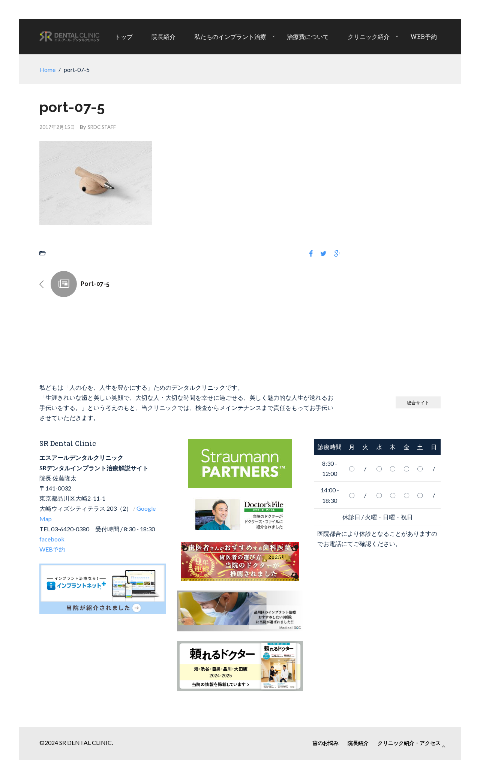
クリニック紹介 (369, 36)
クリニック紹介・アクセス (409, 743)
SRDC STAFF (102, 127)
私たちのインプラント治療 (230, 36)
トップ (124, 36)
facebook (51, 539)
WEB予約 (423, 36)
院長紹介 (164, 36)
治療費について (308, 36)
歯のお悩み (325, 743)
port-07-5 (95, 283)
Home (47, 69)
